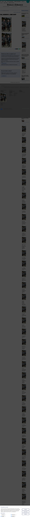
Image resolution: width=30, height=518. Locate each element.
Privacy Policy (3, 513)
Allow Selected (25, 511)
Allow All (26, 509)
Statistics (3, 516)
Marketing (13, 516)
